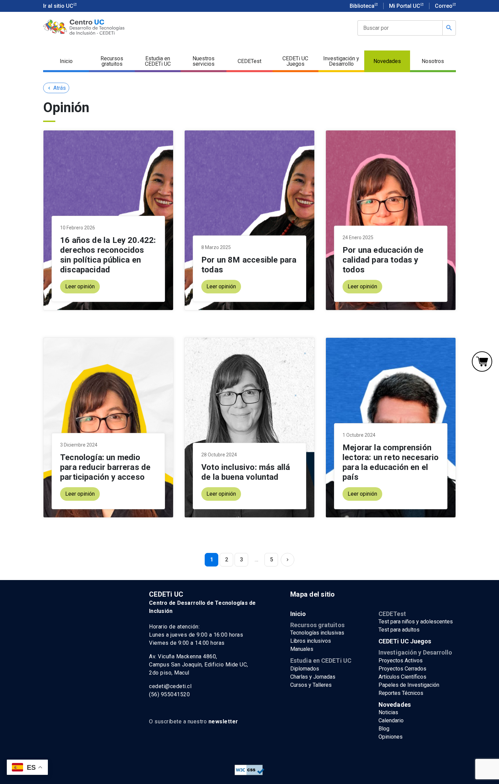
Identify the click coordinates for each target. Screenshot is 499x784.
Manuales (301, 649)
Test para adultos (399, 629)
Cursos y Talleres (311, 685)
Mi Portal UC (404, 6)
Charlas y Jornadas (312, 677)
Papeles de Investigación (408, 685)
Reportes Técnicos (400, 693)
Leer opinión (80, 286)
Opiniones (390, 737)
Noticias (388, 712)
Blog (383, 728)
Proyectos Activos (400, 660)
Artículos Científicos (402, 677)
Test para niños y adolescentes (415, 621)
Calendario (391, 720)
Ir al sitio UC (58, 6)
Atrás (56, 88)
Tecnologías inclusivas (317, 633)
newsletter (223, 721)
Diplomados (304, 668)
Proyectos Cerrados (402, 668)
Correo (443, 6)
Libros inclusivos (310, 641)
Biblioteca (362, 6)
